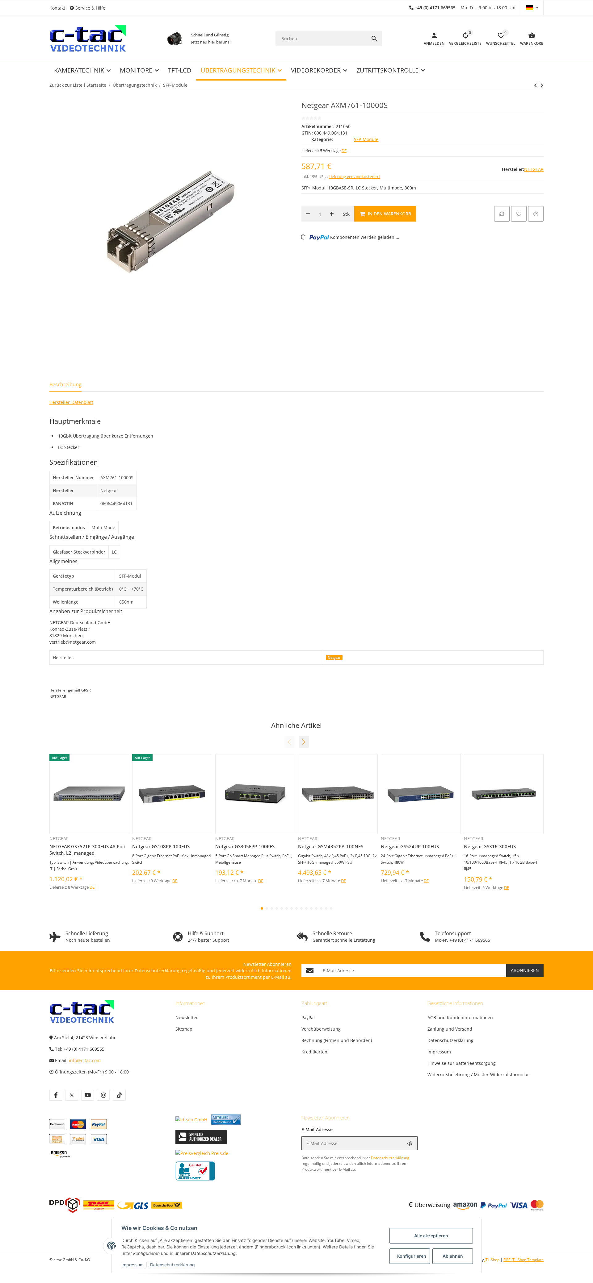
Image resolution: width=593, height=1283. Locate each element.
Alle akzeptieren (431, 1235)
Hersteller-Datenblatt (71, 402)
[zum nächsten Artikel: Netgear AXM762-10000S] (535, 85)
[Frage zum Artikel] (536, 214)
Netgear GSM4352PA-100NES (330, 846)
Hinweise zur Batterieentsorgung (461, 1063)
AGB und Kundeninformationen (460, 1017)
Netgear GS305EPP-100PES (245, 846)
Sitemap (183, 1029)
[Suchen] (374, 38)
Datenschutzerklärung (172, 1264)
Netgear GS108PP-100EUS (161, 846)
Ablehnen (453, 1256)
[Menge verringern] (307, 214)
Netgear (334, 657)
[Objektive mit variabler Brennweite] (174, 38)
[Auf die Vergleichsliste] (502, 214)
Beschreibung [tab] (65, 384)
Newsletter (186, 1017)
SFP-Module (366, 139)
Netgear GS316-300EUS (490, 846)
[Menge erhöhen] (331, 214)
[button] (90, 8)
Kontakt (57, 8)
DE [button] (344, 150)
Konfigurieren (411, 1256)
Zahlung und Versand (449, 1029)
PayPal (308, 1017)
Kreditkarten (314, 1052)
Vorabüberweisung (321, 1029)
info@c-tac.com (85, 1060)
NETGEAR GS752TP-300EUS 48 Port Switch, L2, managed (87, 849)
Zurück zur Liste (65, 85)
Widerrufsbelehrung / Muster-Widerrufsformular (478, 1074)
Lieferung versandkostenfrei (354, 176)
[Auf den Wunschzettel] (519, 214)
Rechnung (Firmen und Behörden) (336, 1040)
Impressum (132, 1264)
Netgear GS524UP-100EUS (410, 846)
